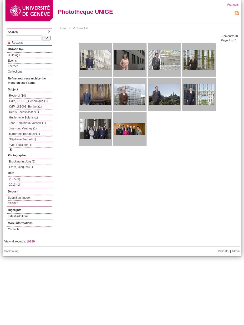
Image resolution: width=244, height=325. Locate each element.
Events (12, 60)
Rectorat (17, 42)
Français (233, 4)
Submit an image (19, 197)
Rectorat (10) (17, 95)
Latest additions (18, 216)
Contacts (13, 229)
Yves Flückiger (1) (20, 145)
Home (62, 28)
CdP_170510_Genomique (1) (28, 101)
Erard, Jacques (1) (21, 167)
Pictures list (80, 28)
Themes (13, 66)
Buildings (14, 55)
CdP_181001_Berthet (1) (25, 106)
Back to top (11, 251)
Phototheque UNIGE (85, 12)
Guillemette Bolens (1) (23, 117)
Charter (13, 203)
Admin (235, 251)
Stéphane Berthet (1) (22, 139)
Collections (15, 71)
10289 (30, 241)
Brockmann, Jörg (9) (22, 161)
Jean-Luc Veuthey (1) (23, 128)
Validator (223, 251)
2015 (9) (14, 179)
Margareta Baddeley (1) (24, 134)
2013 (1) (14, 184)
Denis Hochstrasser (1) (24, 112)
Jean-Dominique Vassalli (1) (27, 123)
